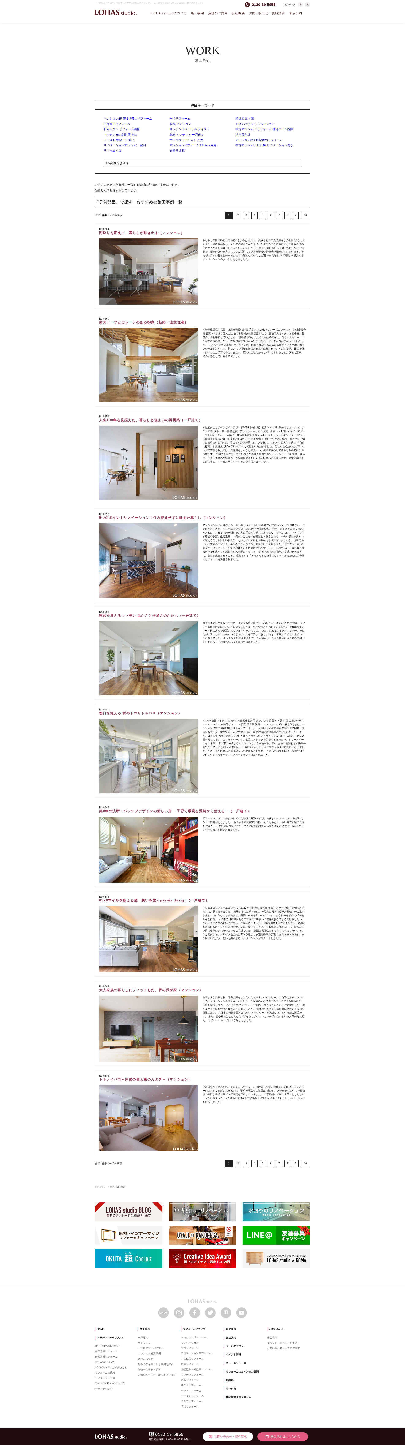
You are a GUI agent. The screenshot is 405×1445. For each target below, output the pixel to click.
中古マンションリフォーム (196, 1353)
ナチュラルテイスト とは (186, 140)
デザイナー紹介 (104, 1388)
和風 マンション (180, 124)
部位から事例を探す (149, 1369)
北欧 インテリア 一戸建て (187, 134)
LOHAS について (104, 1362)
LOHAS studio (116, 12)
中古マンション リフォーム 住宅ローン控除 (264, 129)
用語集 (230, 1380)
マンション (144, 1342)
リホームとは (112, 150)
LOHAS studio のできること (111, 1367)
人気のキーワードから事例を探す (157, 1374)
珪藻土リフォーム (191, 1385)
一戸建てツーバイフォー (152, 1348)
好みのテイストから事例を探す (155, 1364)
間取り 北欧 (177, 150)
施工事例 (197, 13)
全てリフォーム (180, 118)
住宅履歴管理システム (238, 1397)
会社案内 (231, 1337)
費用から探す (145, 1359)
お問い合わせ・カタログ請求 (283, 1348)
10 (305, 215)
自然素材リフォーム (106, 1356)
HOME (100, 1329)
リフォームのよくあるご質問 (242, 1371)
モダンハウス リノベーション (255, 124)
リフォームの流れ (105, 1372)
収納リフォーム (190, 1406)
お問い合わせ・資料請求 (267, 13)
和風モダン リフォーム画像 (122, 129)
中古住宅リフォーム (192, 1358)
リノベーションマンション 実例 (125, 145)
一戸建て (143, 1337)
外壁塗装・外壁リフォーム (196, 1369)
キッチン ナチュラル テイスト (190, 129)
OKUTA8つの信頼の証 (107, 1346)
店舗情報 (231, 1329)
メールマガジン (235, 1346)
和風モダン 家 (244, 118)
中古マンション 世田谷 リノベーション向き (264, 145)
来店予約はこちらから (282, 1436)
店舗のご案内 (218, 13)
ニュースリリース (236, 1363)
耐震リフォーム (190, 1364)
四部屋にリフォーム (117, 124)
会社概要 (238, 13)
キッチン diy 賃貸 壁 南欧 (120, 134)
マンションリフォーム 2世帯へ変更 (193, 145)
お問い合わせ (276, 1329)
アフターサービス (105, 1378)
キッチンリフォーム (192, 1374)
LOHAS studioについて (169, 13)
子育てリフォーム (191, 1401)
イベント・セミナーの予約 (282, 1342)
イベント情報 (233, 1354)
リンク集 (231, 1388)
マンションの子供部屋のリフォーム (259, 140)
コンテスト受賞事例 (149, 1353)
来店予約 (295, 13)
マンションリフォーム (193, 1337)
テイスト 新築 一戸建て (119, 140)
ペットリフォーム (191, 1390)
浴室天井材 (242, 134)
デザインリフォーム (192, 1395)
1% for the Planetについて (110, 1383)
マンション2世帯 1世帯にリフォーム (128, 118)
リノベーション (190, 1342)
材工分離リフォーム (106, 1351)
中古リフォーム (190, 1348)
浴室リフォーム (190, 1379)
